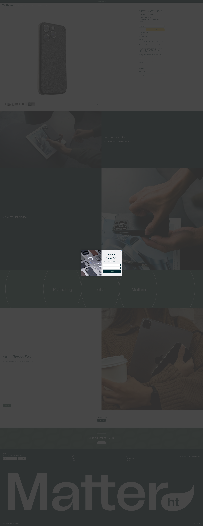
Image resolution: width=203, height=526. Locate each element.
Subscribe (112, 271)
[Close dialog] (121, 251)
